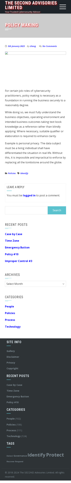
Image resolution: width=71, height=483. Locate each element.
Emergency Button (17, 247)
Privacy (11, 362)
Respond (19, 461)
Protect (55, 454)
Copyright (12, 368)
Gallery (11, 351)
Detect (10, 456)
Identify (24, 173)
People (9, 306)
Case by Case (13, 234)
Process (10, 320)
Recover (11, 461)
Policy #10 (11, 254)
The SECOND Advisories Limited (31, 5)
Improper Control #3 (18, 261)
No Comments (49, 46)
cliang (33, 46)
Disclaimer (13, 356)
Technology (12, 326)
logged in (29, 195)
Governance (20, 455)
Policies (12, 173)
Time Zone (12, 240)
